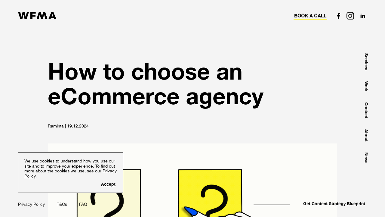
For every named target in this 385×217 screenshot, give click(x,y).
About (366, 135)
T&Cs (62, 204)
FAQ (83, 204)
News (366, 158)
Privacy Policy (31, 204)
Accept (108, 184)
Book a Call (310, 15)
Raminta (56, 126)
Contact (366, 110)
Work (366, 86)
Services (366, 62)
